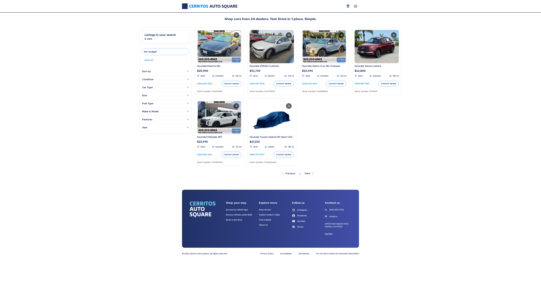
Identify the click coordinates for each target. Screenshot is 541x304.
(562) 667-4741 (257, 83)
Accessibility (286, 253)
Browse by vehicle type (237, 209)
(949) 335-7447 (362, 83)
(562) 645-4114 (204, 83)
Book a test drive (234, 220)
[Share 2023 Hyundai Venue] (394, 35)
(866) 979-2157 (257, 154)
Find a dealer (265, 220)
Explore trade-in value (269, 215)
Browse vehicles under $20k (239, 215)
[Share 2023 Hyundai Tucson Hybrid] (289, 106)
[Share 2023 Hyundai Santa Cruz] (341, 35)
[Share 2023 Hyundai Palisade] (236, 106)
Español (328, 234)
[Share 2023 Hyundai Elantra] (236, 35)
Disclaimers (304, 253)
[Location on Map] (348, 6)
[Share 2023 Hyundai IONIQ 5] (289, 35)
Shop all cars (265, 209)
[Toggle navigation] (355, 6)
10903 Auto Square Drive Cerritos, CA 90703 (336, 225)
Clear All (148, 60)
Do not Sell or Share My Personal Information (337, 253)
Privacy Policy (266, 253)
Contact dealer (231, 83)
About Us (263, 225)
